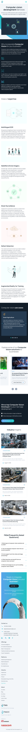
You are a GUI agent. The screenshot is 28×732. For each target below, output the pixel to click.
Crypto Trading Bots (5, 653)
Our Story (3, 694)
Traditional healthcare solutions (8, 651)
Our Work (3, 689)
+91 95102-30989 (7, 626)
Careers (3, 700)
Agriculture (3, 674)
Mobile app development (6, 659)
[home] (2, 2)
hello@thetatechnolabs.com (10, 628)
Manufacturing (4, 681)
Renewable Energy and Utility (7, 679)
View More (3, 683)
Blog (2, 691)
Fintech (2, 676)
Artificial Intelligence (5, 644)
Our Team (3, 696)
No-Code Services (5, 666)
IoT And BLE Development (6, 646)
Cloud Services (4, 663)
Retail (4, 371)
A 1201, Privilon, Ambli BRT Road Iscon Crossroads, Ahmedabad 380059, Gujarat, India (11, 633)
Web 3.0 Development (5, 648)
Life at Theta (4, 698)
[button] (26, 2)
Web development (5, 661)
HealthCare (3, 672)
